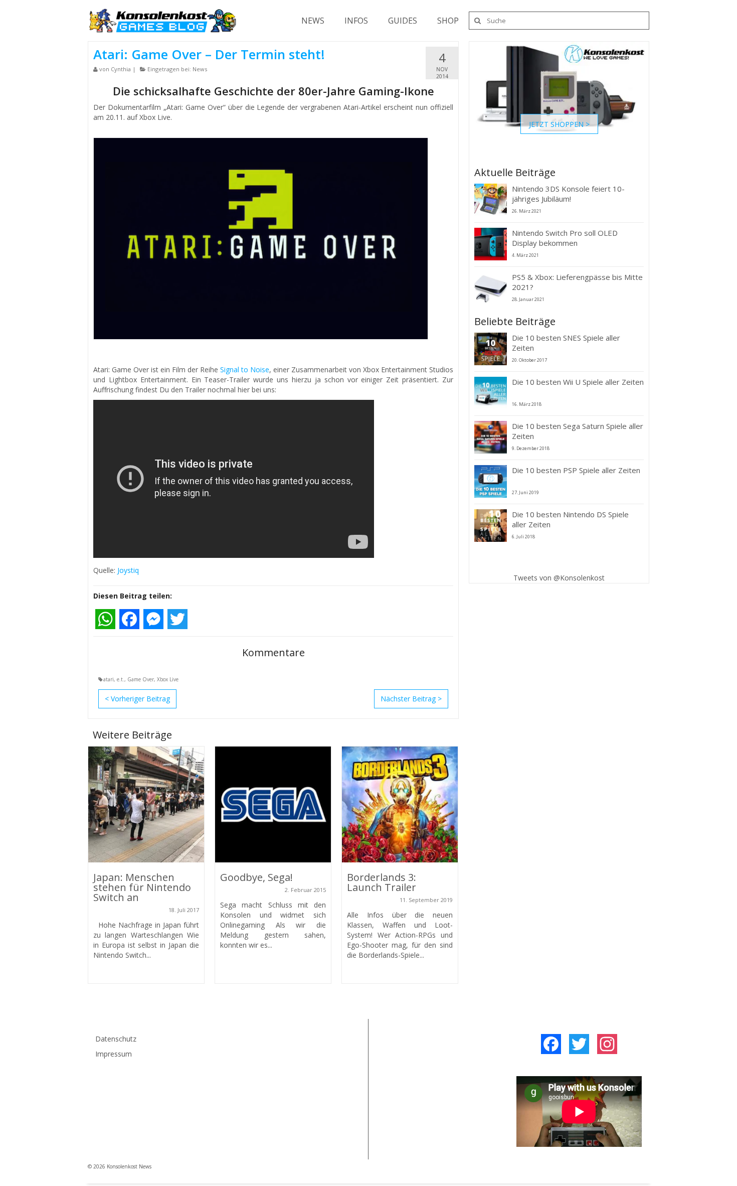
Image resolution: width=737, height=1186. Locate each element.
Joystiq (128, 570)
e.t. (120, 679)
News (200, 69)
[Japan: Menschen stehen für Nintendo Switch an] (146, 804)
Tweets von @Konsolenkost (559, 577)
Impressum (113, 1054)
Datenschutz (115, 1039)
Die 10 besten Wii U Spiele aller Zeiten (578, 382)
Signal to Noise (244, 369)
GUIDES (402, 20)
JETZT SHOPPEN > (559, 123)
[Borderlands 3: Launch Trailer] (400, 804)
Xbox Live (167, 679)
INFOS (356, 20)
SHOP (448, 20)
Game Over (140, 679)
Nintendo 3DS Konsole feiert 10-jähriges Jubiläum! (568, 194)
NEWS (312, 20)
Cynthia (121, 69)
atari (108, 679)
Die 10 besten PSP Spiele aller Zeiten (576, 470)
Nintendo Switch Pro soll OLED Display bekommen (565, 238)
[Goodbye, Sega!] (273, 804)
